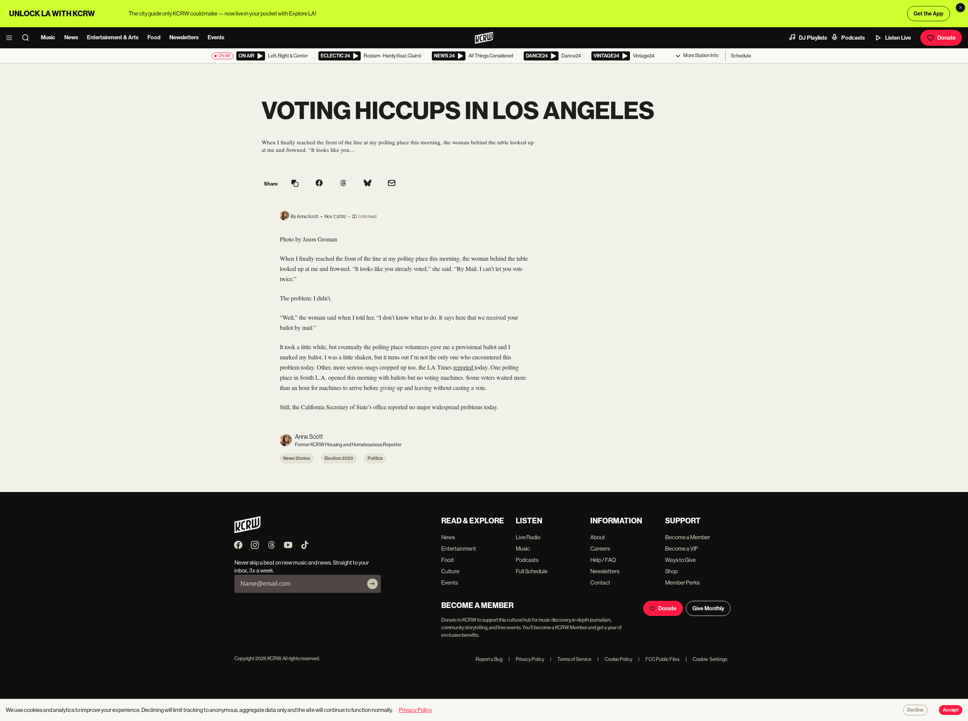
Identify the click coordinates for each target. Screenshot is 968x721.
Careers (600, 548)
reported (464, 367)
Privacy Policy (526, 659)
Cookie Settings (710, 659)
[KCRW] (247, 531)
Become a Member (687, 537)
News (71, 37)
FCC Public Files (658, 659)
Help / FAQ (603, 560)
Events (216, 37)
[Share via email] (392, 184)
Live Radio (528, 537)
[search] (28, 37)
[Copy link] (295, 183)
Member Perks (682, 582)
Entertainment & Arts (112, 37)
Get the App (928, 13)
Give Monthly (708, 608)
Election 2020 (338, 458)
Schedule (741, 56)
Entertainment (458, 548)
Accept (951, 710)
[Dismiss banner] (960, 7)
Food (153, 37)
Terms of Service (570, 659)
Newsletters (184, 37)
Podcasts (853, 37)
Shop (671, 571)
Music (48, 37)
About (597, 537)
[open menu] (11, 37)
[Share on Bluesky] (367, 183)
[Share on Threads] (343, 183)
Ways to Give (680, 560)
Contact (600, 582)
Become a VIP (681, 548)
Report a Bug (489, 659)
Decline (915, 710)
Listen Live (898, 37)
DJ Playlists (813, 37)
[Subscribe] (372, 584)
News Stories (296, 458)
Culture (450, 571)
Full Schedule (532, 571)
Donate (946, 37)
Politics (375, 458)
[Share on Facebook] (319, 183)
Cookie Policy (614, 659)
